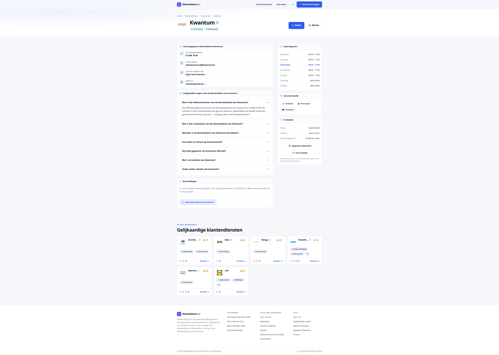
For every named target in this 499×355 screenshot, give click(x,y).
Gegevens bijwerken (301, 145)
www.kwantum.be (195, 84)
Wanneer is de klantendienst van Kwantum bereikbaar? (210, 132)
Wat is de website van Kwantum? (199, 160)
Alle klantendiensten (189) (238, 317)
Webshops (265, 321)
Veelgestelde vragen (302, 321)
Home (179, 16)
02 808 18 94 (192, 55)
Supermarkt (265, 339)
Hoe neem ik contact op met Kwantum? (202, 142)
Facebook (289, 103)
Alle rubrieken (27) (235, 321)
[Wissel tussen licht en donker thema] (293, 4)
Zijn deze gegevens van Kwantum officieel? (204, 151)
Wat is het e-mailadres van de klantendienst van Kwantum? (212, 123)
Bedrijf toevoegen (311, 4)
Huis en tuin (206, 16)
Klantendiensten (264, 4)
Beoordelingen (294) (236, 326)
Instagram (289, 109)
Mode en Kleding (267, 326)
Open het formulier (195, 74)
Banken (263, 330)
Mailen (315, 25)
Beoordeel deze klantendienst (199, 202)
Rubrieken (281, 4)
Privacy (296, 334)
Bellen (298, 25)
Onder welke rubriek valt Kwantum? (200, 169)
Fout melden (302, 152)
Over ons (297, 317)
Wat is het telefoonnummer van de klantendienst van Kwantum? (215, 102)
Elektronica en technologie (272, 334)
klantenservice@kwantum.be (200, 65)
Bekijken (204, 261)
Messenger (305, 103)
